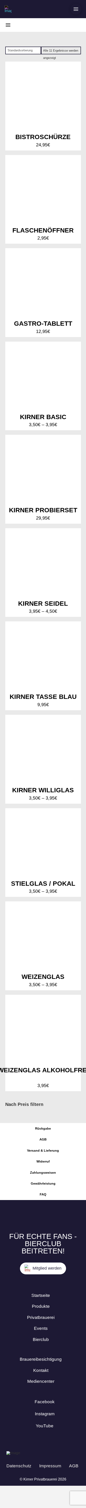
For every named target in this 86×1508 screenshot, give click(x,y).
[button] (75, 9)
